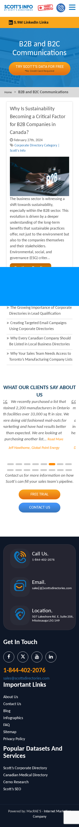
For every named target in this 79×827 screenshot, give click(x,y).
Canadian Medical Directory (25, 775)
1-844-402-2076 (43, 560)
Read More (55, 439)
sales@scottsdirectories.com (26, 678)
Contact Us (39, 508)
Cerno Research (16, 782)
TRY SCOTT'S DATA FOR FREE (40, 68)
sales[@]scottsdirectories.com (52, 588)
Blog (6, 711)
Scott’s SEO (12, 789)
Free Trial (39, 494)
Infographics (13, 718)
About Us (10, 697)
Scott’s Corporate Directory (25, 768)
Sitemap (9, 732)
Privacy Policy (14, 739)
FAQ (6, 725)
